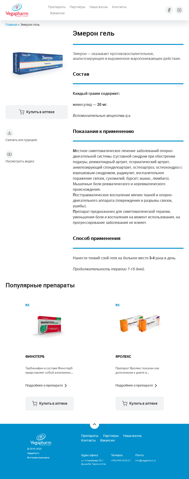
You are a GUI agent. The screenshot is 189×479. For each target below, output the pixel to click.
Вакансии (57, 13)
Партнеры (77, 7)
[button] (49, 403)
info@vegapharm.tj (145, 460)
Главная (11, 25)
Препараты (56, 7)
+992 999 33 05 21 (121, 460)
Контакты (119, 7)
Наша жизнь (98, 7)
